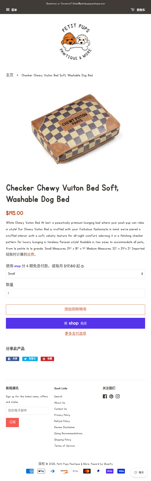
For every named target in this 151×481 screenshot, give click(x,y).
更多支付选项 (75, 334)
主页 (9, 75)
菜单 (14, 10)
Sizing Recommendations (68, 433)
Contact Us (60, 409)
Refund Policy (62, 421)
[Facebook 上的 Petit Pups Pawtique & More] (105, 397)
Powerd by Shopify (102, 464)
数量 (9, 285)
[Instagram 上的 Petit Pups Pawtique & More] (117, 397)
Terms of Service (64, 446)
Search (58, 396)
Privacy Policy (62, 415)
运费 (30, 255)
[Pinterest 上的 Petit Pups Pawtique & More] (111, 397)
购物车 (140, 10)
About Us (59, 403)
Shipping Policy (62, 440)
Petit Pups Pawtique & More (73, 464)
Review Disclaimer (64, 427)
